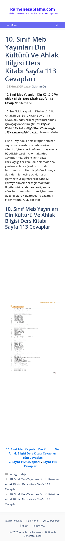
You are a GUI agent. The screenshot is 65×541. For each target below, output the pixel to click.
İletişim (24, 525)
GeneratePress (33, 535)
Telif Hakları (32, 520)
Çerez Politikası (51, 520)
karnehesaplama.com (32, 9)
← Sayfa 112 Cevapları (24, 462)
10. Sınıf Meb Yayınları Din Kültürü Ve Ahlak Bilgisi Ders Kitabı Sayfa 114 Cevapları (32, 499)
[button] (57, 25)
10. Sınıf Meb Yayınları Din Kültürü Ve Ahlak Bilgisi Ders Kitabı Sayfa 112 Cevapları (32, 484)
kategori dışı (18, 474)
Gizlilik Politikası (13, 520)
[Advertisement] (32, 266)
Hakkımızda (38, 525)
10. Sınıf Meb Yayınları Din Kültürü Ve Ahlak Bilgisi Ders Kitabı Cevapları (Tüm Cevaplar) (32, 453)
